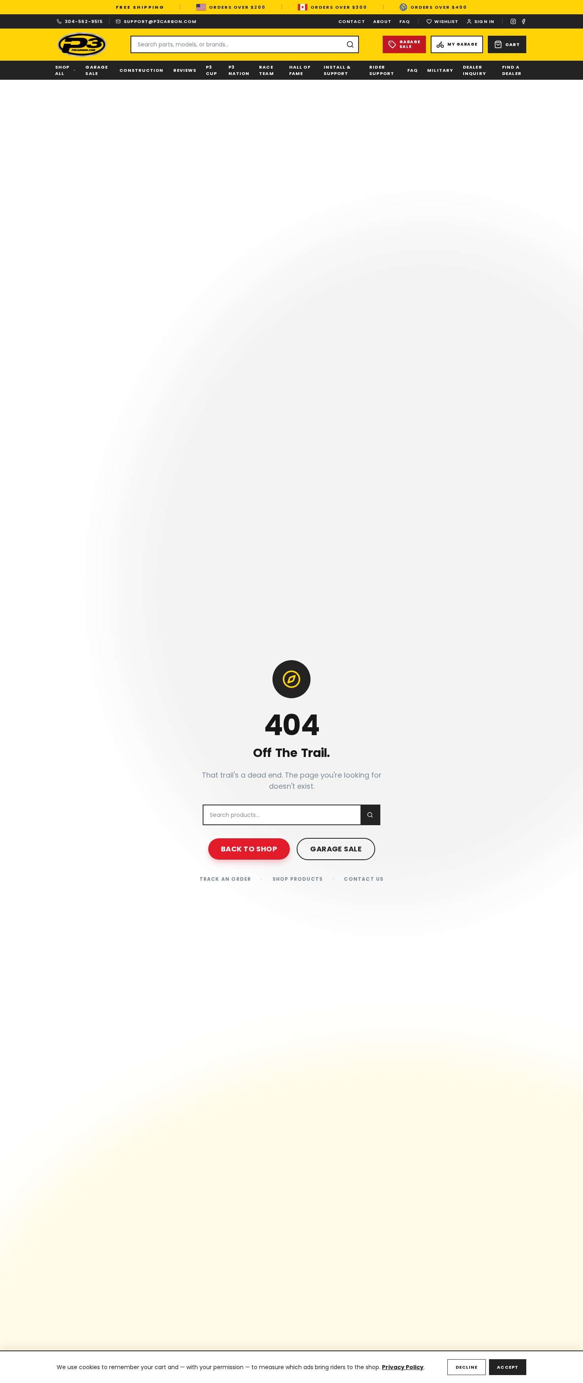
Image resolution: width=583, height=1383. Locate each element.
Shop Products (297, 879)
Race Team (266, 70)
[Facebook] (523, 21)
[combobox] (244, 44)
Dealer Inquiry (474, 70)
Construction (141, 70)
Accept (507, 1367)
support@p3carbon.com (160, 21)
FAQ (404, 21)
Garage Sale (96, 70)
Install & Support (337, 70)
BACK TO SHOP (249, 849)
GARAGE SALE (336, 849)
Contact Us (364, 879)
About (382, 21)
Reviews (185, 70)
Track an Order (225, 879)
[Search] (350, 44)
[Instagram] (513, 21)
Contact (351, 21)
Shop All (62, 70)
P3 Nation (239, 70)
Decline (467, 1367)
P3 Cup (211, 70)
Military (440, 70)
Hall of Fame (300, 70)
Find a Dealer (512, 70)
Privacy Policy (403, 1367)
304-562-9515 (84, 21)
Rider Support (381, 70)
